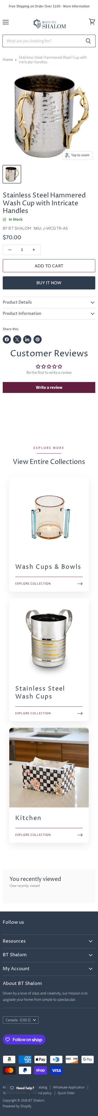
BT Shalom (19, 228)
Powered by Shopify (17, 1106)
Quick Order (66, 1093)
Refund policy (42, 1093)
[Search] (88, 41)
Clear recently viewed (25, 886)
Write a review (49, 387)
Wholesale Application (69, 1087)
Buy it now (49, 282)
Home (8, 59)
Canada (18, 1020)
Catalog (41, 1087)
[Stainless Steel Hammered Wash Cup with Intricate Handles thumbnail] (12, 174)
